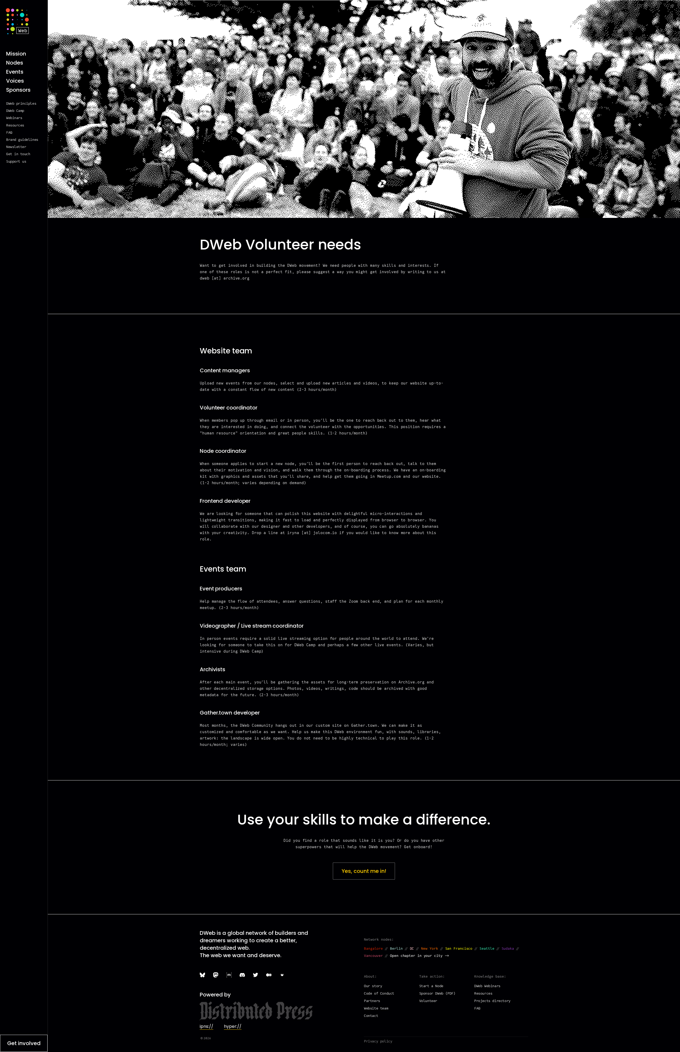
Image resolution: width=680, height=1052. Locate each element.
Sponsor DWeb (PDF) (437, 993)
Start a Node (431, 986)
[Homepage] (17, 21)
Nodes (14, 63)
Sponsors (18, 90)
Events (14, 72)
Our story (373, 986)
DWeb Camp (15, 111)
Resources (15, 125)
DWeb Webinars (487, 986)
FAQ (9, 132)
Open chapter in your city (416, 956)
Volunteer (428, 1001)
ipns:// (206, 1026)
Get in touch (18, 154)
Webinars (14, 118)
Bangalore (373, 948)
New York (429, 948)
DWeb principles (21, 103)
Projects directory (492, 1001)
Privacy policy (378, 1041)
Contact (371, 1016)
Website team (376, 1008)
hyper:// (232, 1026)
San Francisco (459, 948)
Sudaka (508, 948)
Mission (16, 53)
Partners (372, 1001)
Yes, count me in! (364, 871)
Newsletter (16, 147)
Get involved (24, 1043)
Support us (16, 161)
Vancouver (373, 956)
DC (412, 948)
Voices (15, 81)
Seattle (486, 948)
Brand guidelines (22, 140)
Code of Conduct (379, 993)
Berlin (396, 948)
